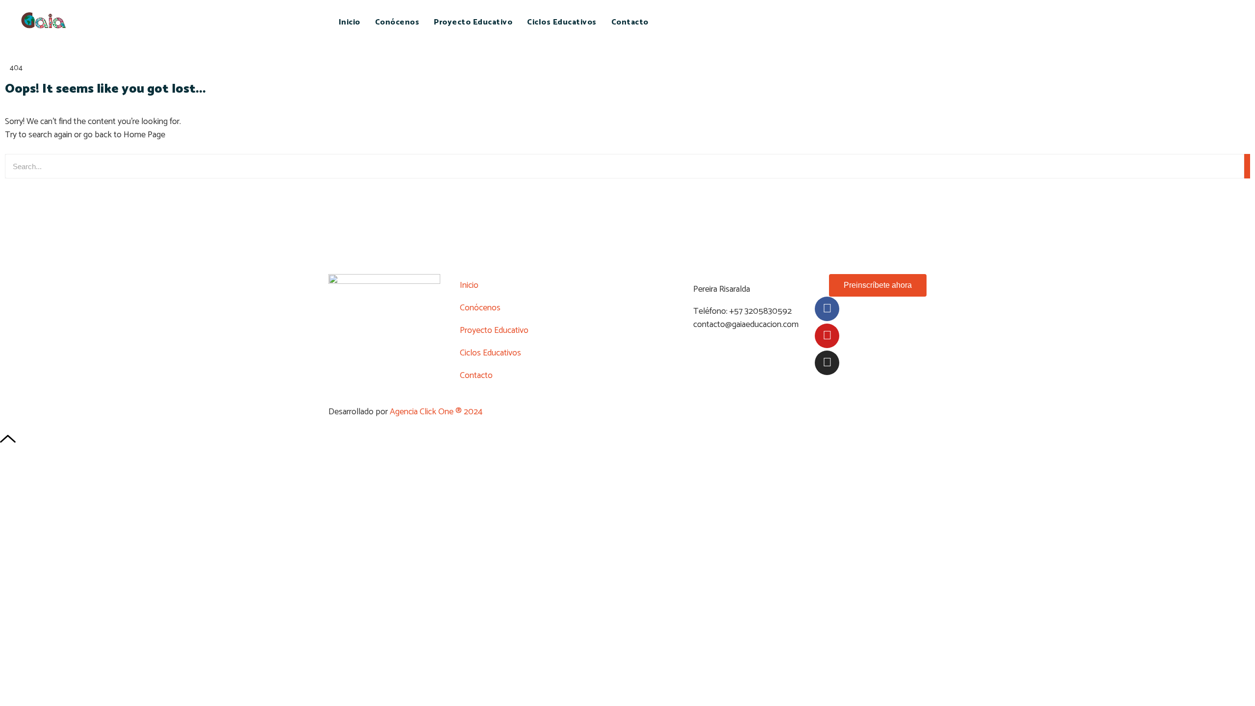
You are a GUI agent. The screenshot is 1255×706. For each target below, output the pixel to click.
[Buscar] (1247, 166)
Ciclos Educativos (562, 22)
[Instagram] (827, 363)
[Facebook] (827, 309)
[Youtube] (827, 336)
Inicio (349, 22)
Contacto (630, 22)
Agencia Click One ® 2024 (436, 411)
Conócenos (397, 22)
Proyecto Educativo (473, 22)
